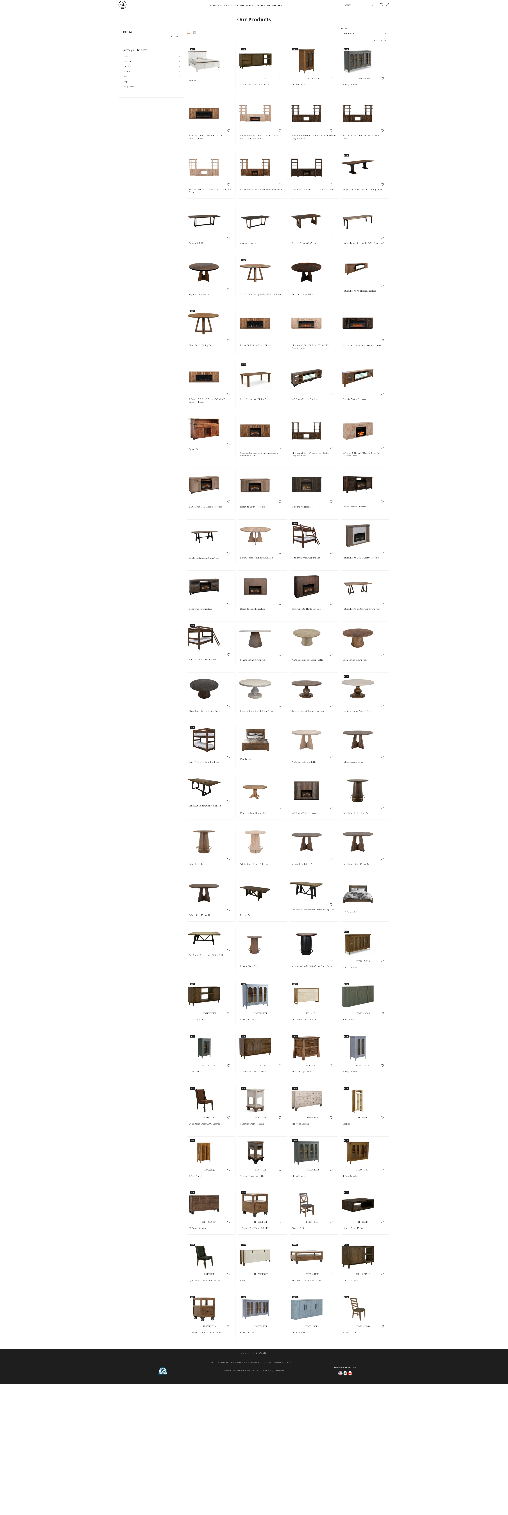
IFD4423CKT (363, 1222)
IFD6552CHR (312, 1222)
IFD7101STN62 (209, 1013)
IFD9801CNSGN (209, 1065)
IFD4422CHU (209, 1117)
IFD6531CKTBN (312, 1274)
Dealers (277, 5)
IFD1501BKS (363, 1117)
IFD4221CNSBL (312, 1326)
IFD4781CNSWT (260, 1274)
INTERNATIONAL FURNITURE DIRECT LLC (244, 1370)
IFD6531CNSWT (312, 1117)
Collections (263, 5)
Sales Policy (255, 1362)
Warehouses (279, 1362)
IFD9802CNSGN (312, 1169)
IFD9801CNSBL (363, 1065)
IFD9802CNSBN (363, 1169)
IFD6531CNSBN (209, 1222)
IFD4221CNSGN (363, 1013)
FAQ (213, 1362)
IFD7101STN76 (260, 78)
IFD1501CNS (312, 1013)
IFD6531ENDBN (260, 1222)
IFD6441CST (260, 1169)
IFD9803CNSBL (260, 1326)
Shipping (267, 1362)
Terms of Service (224, 1362)
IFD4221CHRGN (363, 1326)
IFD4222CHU (209, 1274)
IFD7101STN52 (363, 1274)
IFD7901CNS (209, 1169)
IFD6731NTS (312, 1065)
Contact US (292, 1362)
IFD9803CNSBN (363, 961)
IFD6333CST (260, 1117)
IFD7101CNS (260, 1065)
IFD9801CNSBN (312, 78)
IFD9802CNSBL (260, 1013)
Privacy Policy (241, 1362)
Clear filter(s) (176, 36)
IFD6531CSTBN (209, 1326)
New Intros (246, 5)
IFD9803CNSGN (363, 78)
